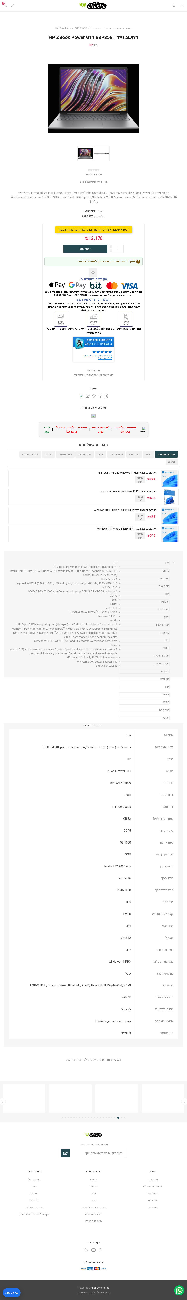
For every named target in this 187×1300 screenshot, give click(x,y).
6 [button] (109, 1117)
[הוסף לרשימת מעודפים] (93, 272)
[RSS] (86, 1250)
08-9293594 (81, 295)
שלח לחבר (88, 396)
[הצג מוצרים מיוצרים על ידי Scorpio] (70, 1098)
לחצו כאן (47, 429)
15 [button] (82, 1117)
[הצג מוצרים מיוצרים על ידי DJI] (24, 1098)
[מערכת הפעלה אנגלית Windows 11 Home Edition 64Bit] (169, 534)
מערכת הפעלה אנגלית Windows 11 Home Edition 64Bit (127, 529)
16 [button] (79, 1117)
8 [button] (103, 1117)
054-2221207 (61, 295)
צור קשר (152, 1207)
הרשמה (65, 1153)
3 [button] (118, 1118)
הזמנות (34, 1186)
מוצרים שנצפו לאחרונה (93, 1207)
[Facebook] (101, 1250)
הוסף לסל (85, 249)
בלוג (93, 1193)
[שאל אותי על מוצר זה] (93, 415)
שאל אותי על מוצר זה (93, 408)
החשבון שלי (34, 1179)
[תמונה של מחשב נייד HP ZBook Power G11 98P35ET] (85, 153)
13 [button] (88, 1117)
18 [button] (74, 1117)
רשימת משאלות (34, 1207)
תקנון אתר (152, 1193)
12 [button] (91, 1117)
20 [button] (68, 1117)
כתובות (34, 1193)
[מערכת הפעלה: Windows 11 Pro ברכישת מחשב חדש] (169, 497)
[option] (85, 153)
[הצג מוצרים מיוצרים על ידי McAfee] (116, 1098)
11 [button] (94, 1117)
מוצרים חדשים (93, 1221)
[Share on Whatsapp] (81, 396)
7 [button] (106, 1117)
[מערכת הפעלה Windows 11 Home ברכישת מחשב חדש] (169, 478)
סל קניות (34, 1200)
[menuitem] (152, 1179)
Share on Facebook (100, 396)
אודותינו (152, 1200)
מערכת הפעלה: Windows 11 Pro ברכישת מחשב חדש (129, 491)
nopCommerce (100, 1288)
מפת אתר (152, 1179)
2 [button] (121, 1117)
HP (91, 45)
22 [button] (62, 1117)
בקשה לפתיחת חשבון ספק (34, 1214)
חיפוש (93, 1179)
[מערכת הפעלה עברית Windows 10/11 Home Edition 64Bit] (169, 515)
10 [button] (97, 1117)
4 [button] (114, 1117)
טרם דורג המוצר (93, 174)
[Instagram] (93, 1250)
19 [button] (71, 1117)
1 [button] (124, 1117)
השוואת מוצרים (93, 1214)
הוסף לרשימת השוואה (91, 181)
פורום (93, 1200)
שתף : (93, 388)
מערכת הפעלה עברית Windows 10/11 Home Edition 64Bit (125, 510)
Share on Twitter (106, 396)
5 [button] (111, 1117)
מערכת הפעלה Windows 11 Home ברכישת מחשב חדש (127, 473)
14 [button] (85, 1117)
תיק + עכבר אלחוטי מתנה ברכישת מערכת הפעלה (94, 229)
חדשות (94, 1186)
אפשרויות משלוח (152, 1186)
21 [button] (65, 1117)
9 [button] (100, 1117)
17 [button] (76, 1117)
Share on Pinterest (94, 396)
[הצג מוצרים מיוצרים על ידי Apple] (163, 1098)
